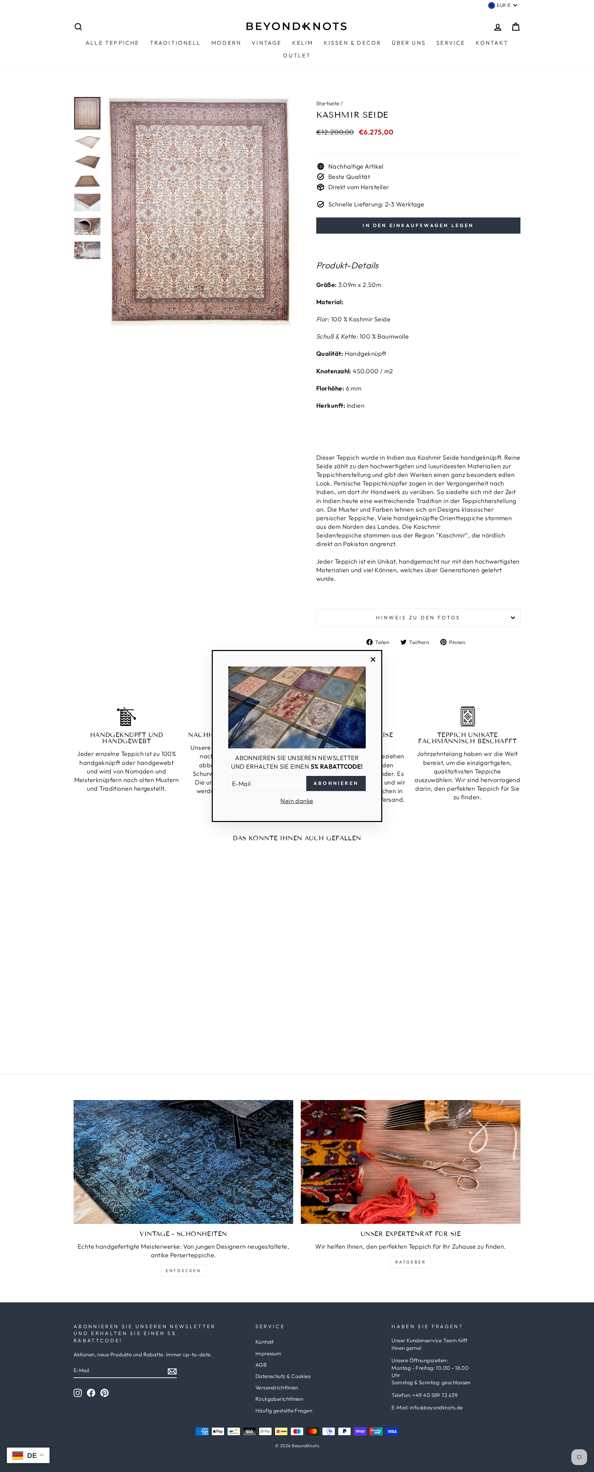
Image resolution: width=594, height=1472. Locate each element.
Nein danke (297, 801)
